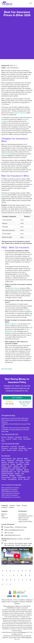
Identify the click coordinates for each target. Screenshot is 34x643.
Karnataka (22, 446)
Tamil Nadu (13, 446)
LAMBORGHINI (6, 468)
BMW (26, 458)
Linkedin (11, 507)
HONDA (12, 464)
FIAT (16, 462)
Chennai (25, 437)
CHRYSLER (19, 460)
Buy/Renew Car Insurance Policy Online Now (14, 418)
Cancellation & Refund (18, 602)
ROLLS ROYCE (6, 477)
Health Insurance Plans (25, 521)
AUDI (14, 458)
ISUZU (10, 466)
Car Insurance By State (10, 443)
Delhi (26, 450)
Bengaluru (11, 437)
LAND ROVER (16, 468)
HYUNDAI (26, 464)
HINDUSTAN (5, 464)
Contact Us (4, 518)
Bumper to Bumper (11, 324)
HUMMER (19, 464)
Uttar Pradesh (13, 448)
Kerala (3, 450)
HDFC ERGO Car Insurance (9, 491)
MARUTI (12, 470)
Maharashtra (5, 446)
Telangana (4, 448)
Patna (3, 195)
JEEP (21, 466)
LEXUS (24, 468)
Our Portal (26, 310)
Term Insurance (23, 520)
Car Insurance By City (9, 434)
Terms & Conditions (19, 600)
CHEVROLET (11, 460)
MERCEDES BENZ (7, 472)
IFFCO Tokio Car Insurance (9, 495)
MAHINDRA (4, 470)
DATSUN (4, 462)
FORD (27, 462)
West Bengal (22, 448)
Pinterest (24, 505)
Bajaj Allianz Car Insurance (9, 489)
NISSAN (17, 474)
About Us (4, 514)
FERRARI (11, 462)
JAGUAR (15, 466)
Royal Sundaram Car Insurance (10, 497)
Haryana (20, 450)
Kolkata (14, 439)
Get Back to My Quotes (24, 405)
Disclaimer (29, 602)
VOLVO (20, 479)
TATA (28, 477)
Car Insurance (22, 514)
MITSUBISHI (25, 472)
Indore (20, 439)
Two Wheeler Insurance (25, 516)
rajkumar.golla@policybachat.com (14, 530)
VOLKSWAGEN (12, 479)
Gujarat (30, 448)
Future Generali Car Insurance (10, 493)
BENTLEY (20, 458)
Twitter (18, 505)
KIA (25, 466)
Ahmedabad (27, 439)
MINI (18, 472)
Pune (3, 439)
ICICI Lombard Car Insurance (10, 488)
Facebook (12, 505)
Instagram (4, 507)
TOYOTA (3, 479)
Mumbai (3, 437)
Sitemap (17, 603)
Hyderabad (18, 437)
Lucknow (8, 439)
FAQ (2, 516)
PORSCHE (4, 475)
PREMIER (12, 475)
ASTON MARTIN (6, 458)
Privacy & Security (6, 600)
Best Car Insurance (13, 288)
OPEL (22, 474)
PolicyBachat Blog (8, 415)
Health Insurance (23, 518)
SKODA (14, 477)
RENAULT (19, 475)
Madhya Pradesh (12, 450)
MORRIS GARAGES (7, 474)
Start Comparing (17, 397)
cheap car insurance (19, 113)
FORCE (21, 462)
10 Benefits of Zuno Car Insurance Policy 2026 (15, 428)
